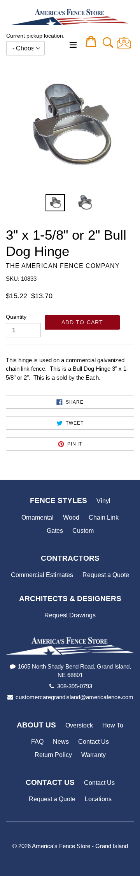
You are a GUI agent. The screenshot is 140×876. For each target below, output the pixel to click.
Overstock (79, 725)
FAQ (37, 741)
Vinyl (103, 501)
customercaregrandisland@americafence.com (74, 697)
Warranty (93, 755)
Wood (71, 517)
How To (112, 725)
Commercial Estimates (42, 575)
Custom (83, 530)
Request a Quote (105, 575)
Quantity (16, 317)
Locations (98, 799)
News (61, 741)
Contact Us (93, 741)
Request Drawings (70, 615)
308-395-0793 (74, 686)
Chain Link (104, 517)
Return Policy (53, 755)
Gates (55, 530)
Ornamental (37, 517)
